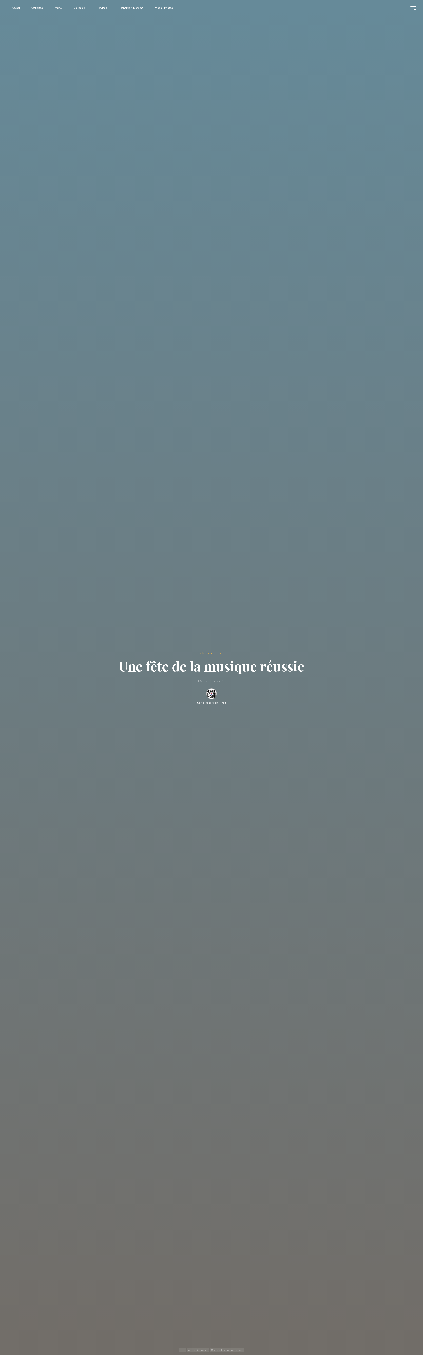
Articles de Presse (211, 653)
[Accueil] (182, 1350)
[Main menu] (413, 8)
